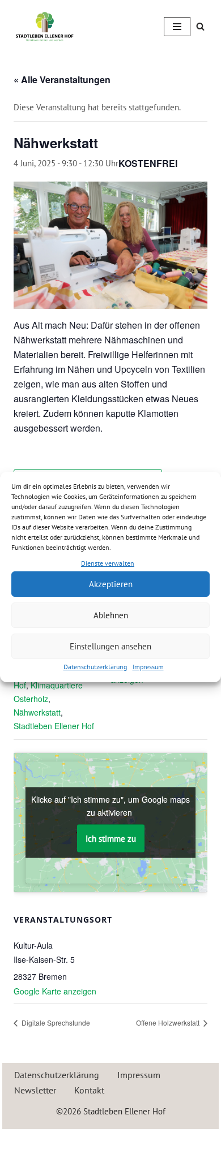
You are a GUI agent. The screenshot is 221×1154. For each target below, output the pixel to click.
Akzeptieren (111, 584)
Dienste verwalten (107, 563)
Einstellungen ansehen (110, 646)
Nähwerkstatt (37, 712)
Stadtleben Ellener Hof (54, 725)
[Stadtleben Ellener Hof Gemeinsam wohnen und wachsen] (45, 26)
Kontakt (89, 1090)
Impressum (148, 666)
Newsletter (35, 1090)
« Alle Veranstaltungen (62, 79)
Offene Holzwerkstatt (168, 1022)
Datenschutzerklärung (95, 666)
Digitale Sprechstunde (55, 1022)
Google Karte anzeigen (55, 991)
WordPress (151, 1140)
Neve (61, 1140)
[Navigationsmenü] (177, 26)
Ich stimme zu (111, 838)
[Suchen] (200, 26)
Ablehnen (111, 615)
